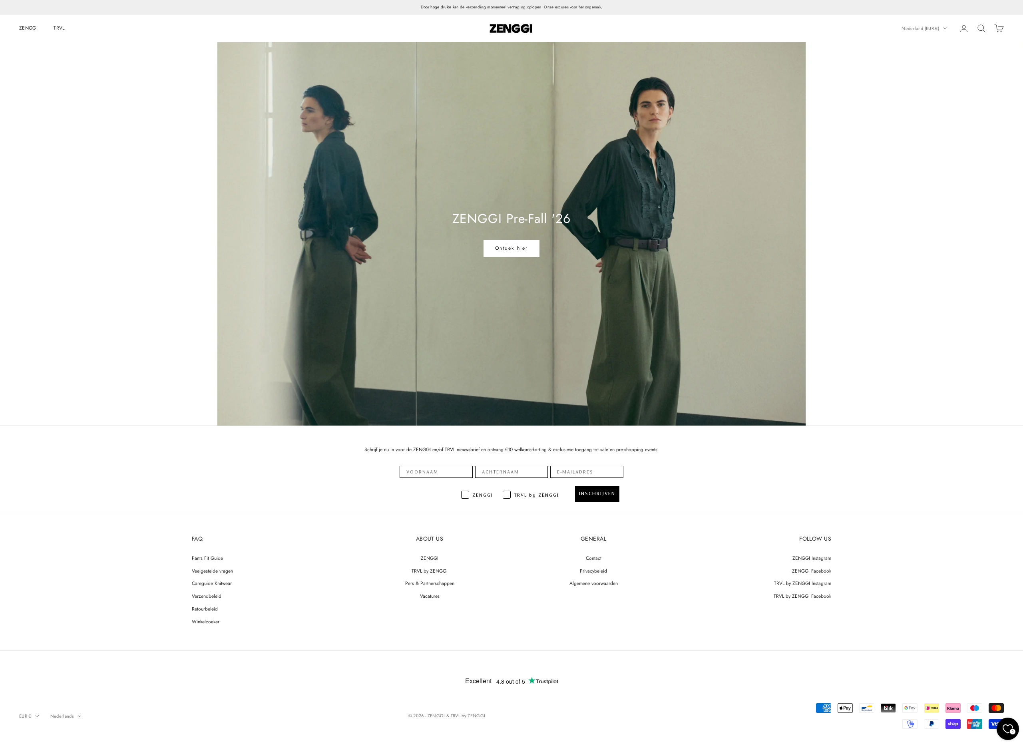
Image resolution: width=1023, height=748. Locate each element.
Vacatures (430, 596)
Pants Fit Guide (207, 558)
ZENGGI (28, 28)
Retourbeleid (205, 609)
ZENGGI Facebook (811, 571)
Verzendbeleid (206, 596)
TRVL (59, 28)
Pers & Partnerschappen (429, 583)
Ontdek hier (511, 248)
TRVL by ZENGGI (430, 571)
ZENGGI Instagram (811, 558)
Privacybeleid (593, 571)
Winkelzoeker (205, 621)
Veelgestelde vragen (212, 571)
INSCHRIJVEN (597, 493)
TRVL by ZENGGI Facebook (802, 596)
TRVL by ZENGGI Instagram (802, 583)
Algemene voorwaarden (593, 583)
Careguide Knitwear (212, 583)
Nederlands (62, 716)
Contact (593, 558)
